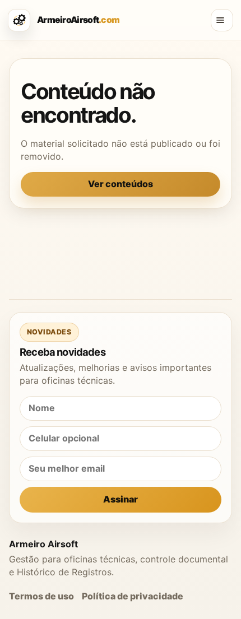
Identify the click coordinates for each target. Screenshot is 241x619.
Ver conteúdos (120, 183)
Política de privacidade (132, 596)
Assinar (120, 499)
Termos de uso (41, 596)
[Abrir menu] (222, 20)
